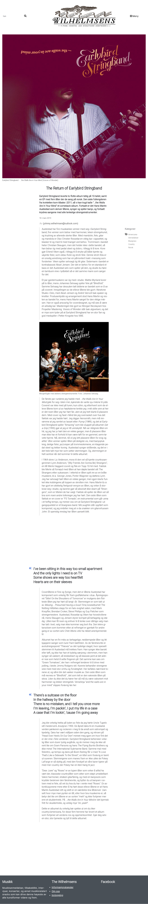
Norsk (130, 247)
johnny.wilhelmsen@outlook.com (60, 223)
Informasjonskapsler (62, 887)
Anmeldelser (133, 238)
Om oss (56, 891)
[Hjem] (84, 16)
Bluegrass (132, 241)
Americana (132, 234)
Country (131, 244)
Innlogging (57, 895)
